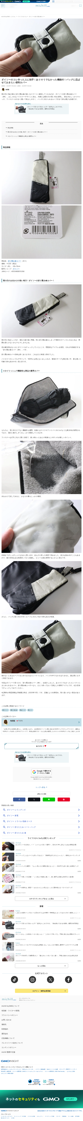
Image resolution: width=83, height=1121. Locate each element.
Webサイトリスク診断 (52, 1069)
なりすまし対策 (71, 1071)
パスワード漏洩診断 (40, 1069)
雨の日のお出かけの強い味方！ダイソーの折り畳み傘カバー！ (28, 132)
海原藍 (7, 89)
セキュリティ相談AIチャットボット (68, 1069)
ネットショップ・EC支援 (20, 1116)
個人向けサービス (5, 1118)
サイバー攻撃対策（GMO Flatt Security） (55, 1071)
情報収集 (64, 1116)
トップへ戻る (41, 787)
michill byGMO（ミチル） (8, 16)
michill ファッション (75, 918)
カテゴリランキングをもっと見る (41, 899)
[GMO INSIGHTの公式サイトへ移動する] (10, 1061)
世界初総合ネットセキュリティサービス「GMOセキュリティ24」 (17, 1069)
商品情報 (10, 128)
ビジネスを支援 (31, 1116)
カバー (18, 261)
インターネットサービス (6, 1116)
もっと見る (41, 966)
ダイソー (16, 269)
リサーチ (58, 1116)
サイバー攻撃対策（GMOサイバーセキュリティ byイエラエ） (27, 1071)
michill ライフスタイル (75, 850)
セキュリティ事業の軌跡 (7, 1073)
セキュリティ (40, 1116)
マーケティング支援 (49, 1116)
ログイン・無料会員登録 (41, 991)
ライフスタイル (22, 16)
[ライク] (80, 5)
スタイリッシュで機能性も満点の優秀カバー (22, 136)
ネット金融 (70, 1116)
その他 (12, 1118)
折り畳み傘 (12, 261)
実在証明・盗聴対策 (6, 1071)
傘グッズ (23, 710)
